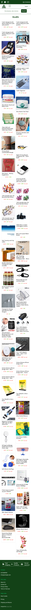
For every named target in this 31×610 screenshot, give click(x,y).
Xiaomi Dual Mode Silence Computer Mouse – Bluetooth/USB (7, 535)
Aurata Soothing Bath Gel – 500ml (8, 287)
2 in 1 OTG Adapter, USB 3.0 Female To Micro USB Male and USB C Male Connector (22, 329)
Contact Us (3, 584)
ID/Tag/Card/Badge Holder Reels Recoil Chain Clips (7, 447)
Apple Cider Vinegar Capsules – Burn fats (22, 507)
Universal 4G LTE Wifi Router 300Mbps (22, 485)
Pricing (2, 599)
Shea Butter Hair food (22, 111)
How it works (4, 596)
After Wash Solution (7, 512)
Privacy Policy (4, 586)
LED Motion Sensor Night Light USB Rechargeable (7, 359)
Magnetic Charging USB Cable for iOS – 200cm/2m (7, 423)
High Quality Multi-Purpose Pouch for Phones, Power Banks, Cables (22, 304)
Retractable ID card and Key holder (21, 280)
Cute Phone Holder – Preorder (22, 437)
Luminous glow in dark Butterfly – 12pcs (22, 68)
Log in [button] (26, 6)
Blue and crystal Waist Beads (22, 234)
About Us (3, 582)
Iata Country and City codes (8, 241)
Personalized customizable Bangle (7, 151)
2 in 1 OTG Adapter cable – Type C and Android (21, 353)
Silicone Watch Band (22, 529)
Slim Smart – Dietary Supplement (7, 174)
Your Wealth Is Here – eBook (22, 394)
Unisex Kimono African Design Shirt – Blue (8, 368)
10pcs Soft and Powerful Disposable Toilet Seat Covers (7, 128)
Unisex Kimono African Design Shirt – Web (8, 377)
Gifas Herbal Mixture (22, 416)
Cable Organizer (20, 90)
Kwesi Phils (9, 606)
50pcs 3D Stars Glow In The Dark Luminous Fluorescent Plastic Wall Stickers (8, 82)
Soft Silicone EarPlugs (8, 469)
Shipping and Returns (6, 602)
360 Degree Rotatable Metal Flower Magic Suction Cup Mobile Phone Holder (22, 461)
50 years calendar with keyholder (22, 133)
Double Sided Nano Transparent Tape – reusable (7, 264)
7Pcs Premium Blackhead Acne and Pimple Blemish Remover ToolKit (7, 334)
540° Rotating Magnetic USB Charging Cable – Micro (22, 257)
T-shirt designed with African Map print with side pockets (8, 23)
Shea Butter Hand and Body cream (8, 105)
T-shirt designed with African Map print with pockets (22, 23)
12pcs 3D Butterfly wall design (21, 550)
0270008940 (27, 2)
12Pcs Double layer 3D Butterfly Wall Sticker (8, 196)
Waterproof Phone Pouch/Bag (21, 46)
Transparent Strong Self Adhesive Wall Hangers (7, 310)
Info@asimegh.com (6, 575)
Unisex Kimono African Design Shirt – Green (22, 371)
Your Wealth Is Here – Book (8, 399)
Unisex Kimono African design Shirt (22, 363)
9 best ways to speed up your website (7, 490)
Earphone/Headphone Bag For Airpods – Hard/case (8, 57)
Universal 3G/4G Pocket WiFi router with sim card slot (21, 180)
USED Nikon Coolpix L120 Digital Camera (22, 225)
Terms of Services (5, 589)
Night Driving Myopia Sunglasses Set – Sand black (22, 156)
